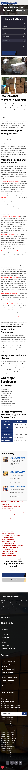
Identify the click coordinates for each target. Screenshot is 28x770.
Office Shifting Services (8, 664)
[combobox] (14, 40)
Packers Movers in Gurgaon (7, 746)
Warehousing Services (8, 672)
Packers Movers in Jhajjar (7, 717)
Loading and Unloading (8, 680)
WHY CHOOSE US (6, 632)
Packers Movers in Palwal (7, 736)
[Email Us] (9, 759)
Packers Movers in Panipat (7, 742)
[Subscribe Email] (24, 713)
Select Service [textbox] (6, 40)
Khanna (20, 107)
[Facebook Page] (7, 763)
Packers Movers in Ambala (7, 732)
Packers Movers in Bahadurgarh (8, 730)
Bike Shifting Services (8, 669)
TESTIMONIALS (6, 637)
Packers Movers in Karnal (7, 719)
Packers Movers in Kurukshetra (8, 738)
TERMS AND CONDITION (8, 648)
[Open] (2, 767)
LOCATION (5, 634)
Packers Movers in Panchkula (8, 740)
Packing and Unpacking (8, 683)
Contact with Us (6, 617)
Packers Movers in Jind (6, 748)
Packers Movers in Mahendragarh (9, 726)
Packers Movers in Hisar (6, 750)
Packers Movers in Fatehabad (8, 728)
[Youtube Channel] (20, 763)
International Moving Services (10, 677)
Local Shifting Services (8, 675)
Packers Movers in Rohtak (7, 755)
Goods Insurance (6, 686)
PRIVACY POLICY (6, 645)
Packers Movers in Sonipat (7, 744)
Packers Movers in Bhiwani (7, 734)
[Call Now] (12, 755)
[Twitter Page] (12, 763)
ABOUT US (5, 629)
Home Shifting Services (8, 661)
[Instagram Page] (16, 763)
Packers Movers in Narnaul (7, 757)
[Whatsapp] (5, 763)
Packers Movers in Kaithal (7, 724)
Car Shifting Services (7, 666)
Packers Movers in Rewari (7, 752)
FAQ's (3, 640)
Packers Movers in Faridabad (8, 722)
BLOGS (4, 643)
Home (11, 13)
